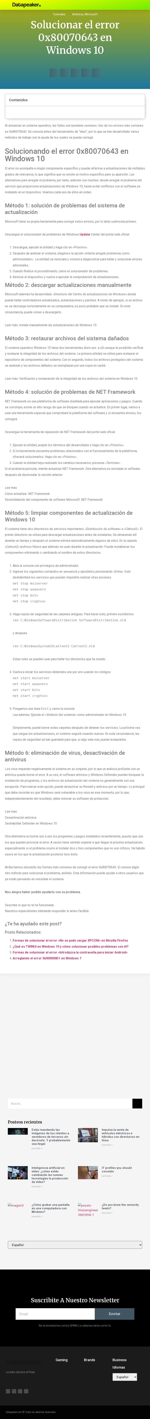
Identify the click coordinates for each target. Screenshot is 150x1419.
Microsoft (91, 14)
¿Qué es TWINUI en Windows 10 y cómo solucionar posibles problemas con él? (71, 946)
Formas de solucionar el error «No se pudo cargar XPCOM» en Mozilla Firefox (70, 940)
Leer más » (37, 1148)
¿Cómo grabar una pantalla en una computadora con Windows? (51, 1208)
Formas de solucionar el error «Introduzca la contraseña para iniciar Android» (70, 952)
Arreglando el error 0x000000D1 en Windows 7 (47, 958)
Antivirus (77, 14)
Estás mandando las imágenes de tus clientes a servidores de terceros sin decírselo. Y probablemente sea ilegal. (51, 1137)
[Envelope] (129, 5)
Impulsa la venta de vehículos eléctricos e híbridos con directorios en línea (120, 1135)
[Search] (137, 1103)
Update (85, 234)
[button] (107, 5)
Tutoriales (59, 14)
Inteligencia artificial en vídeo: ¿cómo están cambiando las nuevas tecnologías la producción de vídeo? (50, 1175)
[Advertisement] (75, 1008)
